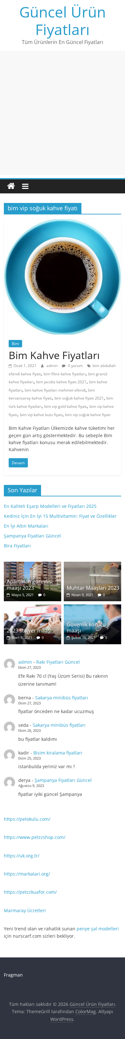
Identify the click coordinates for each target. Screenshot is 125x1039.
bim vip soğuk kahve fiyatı (88, 414)
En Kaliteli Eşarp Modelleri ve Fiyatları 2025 (50, 506)
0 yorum (75, 365)
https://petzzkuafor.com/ (30, 892)
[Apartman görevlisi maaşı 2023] (33, 565)
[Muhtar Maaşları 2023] (92, 565)
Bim (15, 343)
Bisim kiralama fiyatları (57, 753)
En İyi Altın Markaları (26, 526)
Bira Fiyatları (17, 546)
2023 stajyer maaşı (29, 630)
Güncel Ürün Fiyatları (62, 20)
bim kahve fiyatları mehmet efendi (55, 390)
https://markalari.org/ (27, 874)
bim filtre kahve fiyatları (65, 374)
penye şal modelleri (98, 929)
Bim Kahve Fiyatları (54, 355)
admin (52, 365)
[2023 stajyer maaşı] (33, 608)
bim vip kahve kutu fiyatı (41, 414)
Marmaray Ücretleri (25, 910)
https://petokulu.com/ (27, 819)
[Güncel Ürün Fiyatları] (11, 186)
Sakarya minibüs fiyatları (61, 698)
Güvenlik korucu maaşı (86, 627)
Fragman (13, 975)
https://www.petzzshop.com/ (34, 837)
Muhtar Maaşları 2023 (93, 587)
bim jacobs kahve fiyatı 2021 (61, 382)
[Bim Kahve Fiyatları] (62, 223)
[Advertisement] (62, 113)
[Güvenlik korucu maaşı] (92, 608)
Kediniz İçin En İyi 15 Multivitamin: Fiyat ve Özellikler (60, 516)
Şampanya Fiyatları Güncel (32, 536)
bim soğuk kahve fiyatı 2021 (79, 398)
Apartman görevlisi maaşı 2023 (30, 584)
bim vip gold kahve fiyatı (65, 406)
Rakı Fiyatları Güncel (58, 662)
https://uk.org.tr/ (21, 856)
